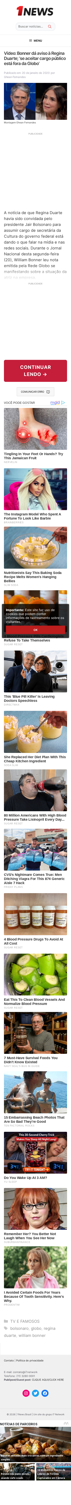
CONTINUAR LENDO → (35, 370)
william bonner (32, 1335)
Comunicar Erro (32, 391)
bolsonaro (19, 1328)
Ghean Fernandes (15, 77)
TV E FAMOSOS (25, 1321)
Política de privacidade (30, 1360)
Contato (9, 1360)
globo (36, 1328)
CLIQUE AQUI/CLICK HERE (48, 1379)
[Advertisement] (35, 171)
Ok (35, 630)
